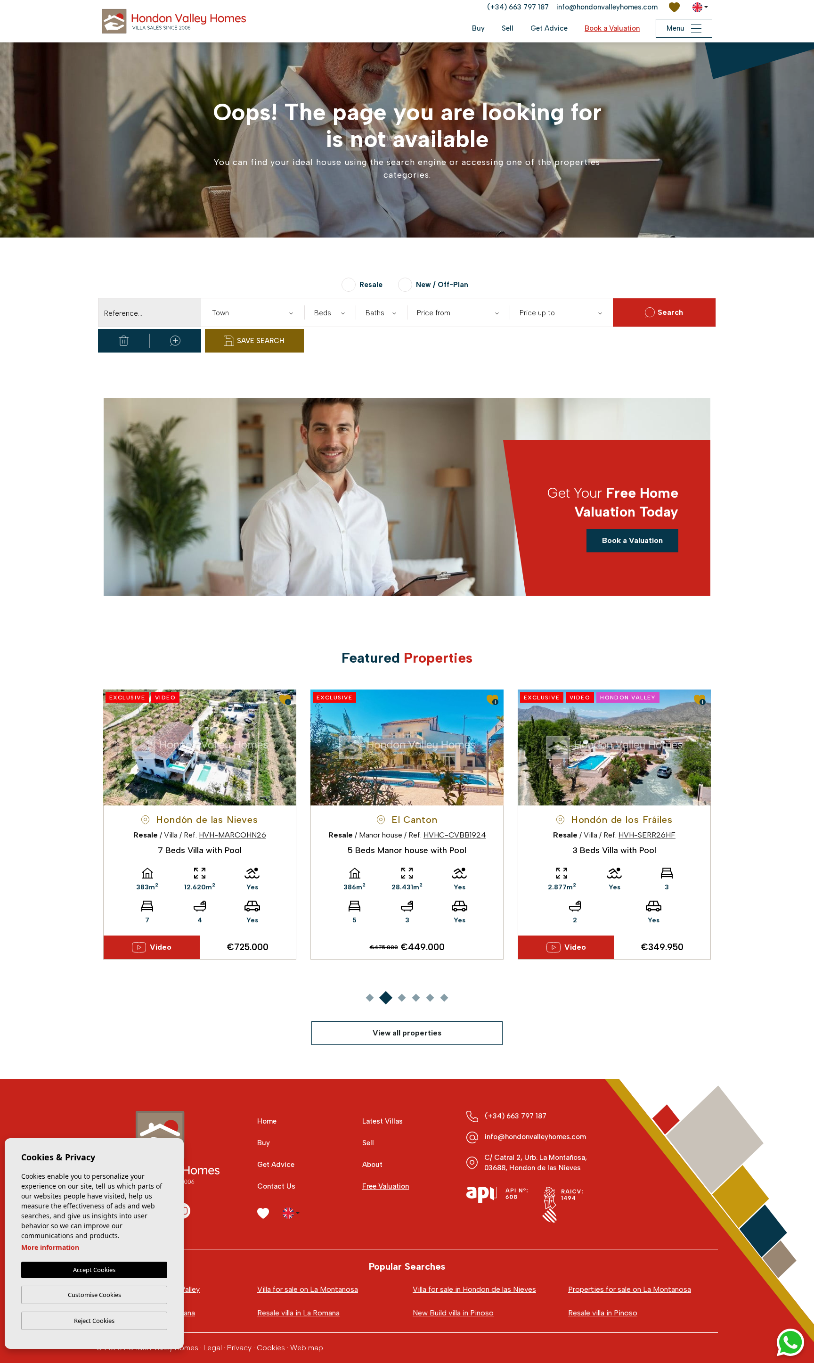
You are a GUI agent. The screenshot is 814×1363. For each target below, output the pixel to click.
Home (267, 1121)
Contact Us (276, 1186)
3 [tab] (401, 997)
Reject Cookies (94, 1320)
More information (50, 1247)
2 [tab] (385, 997)
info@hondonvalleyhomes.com (607, 7)
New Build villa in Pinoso (453, 1312)
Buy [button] (478, 28)
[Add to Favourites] (285, 700)
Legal (213, 1347)
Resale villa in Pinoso (602, 1312)
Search (670, 312)
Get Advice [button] (549, 28)
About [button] (372, 1164)
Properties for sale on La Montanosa (629, 1289)
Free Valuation (385, 1186)
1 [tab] (369, 997)
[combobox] (252, 312)
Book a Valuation (612, 28)
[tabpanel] (199, 824)
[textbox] (254, 313)
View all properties (407, 1032)
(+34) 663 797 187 (518, 7)
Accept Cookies (94, 1269)
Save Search (261, 341)
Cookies (271, 1347)
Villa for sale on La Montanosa (307, 1289)
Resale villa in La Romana (298, 1312)
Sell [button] (507, 28)
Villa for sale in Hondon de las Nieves (474, 1289)
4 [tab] (415, 997)
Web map (306, 1347)
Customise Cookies (94, 1294)
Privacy (239, 1347)
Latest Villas (382, 1121)
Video (160, 947)
